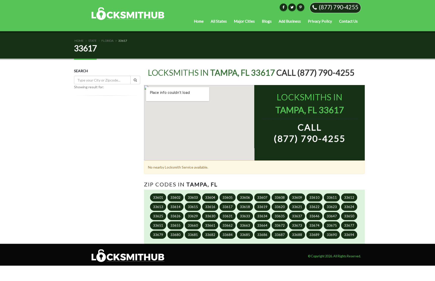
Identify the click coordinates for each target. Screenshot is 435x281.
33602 (175, 197)
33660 (193, 225)
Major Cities (244, 21)
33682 (210, 235)
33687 (280, 235)
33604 (210, 197)
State (92, 41)
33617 (228, 207)
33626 (175, 216)
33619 (262, 207)
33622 (314, 207)
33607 (262, 197)
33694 (349, 235)
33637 (297, 216)
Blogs (267, 21)
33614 (175, 207)
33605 (228, 197)
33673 (297, 225)
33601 (158, 197)
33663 (245, 225)
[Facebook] (283, 7)
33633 (245, 216)
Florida (107, 41)
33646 (314, 216)
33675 (332, 225)
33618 (245, 207)
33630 (210, 216)
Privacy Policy (320, 21)
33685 (245, 235)
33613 (158, 207)
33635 (280, 216)
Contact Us (348, 21)
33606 (245, 197)
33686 (262, 235)
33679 (158, 235)
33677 (349, 225)
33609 (297, 197)
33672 (280, 225)
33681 (193, 235)
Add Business (290, 21)
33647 (332, 216)
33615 (193, 207)
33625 (158, 216)
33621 (297, 207)
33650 (349, 216)
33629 (193, 216)
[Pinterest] (300, 7)
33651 (158, 225)
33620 (280, 207)
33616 (210, 207)
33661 (210, 225)
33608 (280, 197)
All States (219, 21)
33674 (314, 225)
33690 (332, 235)
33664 (262, 225)
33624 (349, 207)
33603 (193, 197)
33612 (349, 197)
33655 (175, 225)
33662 (228, 225)
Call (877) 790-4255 (315, 72)
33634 (262, 216)
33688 (297, 235)
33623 (332, 207)
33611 (332, 197)
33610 (314, 197)
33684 (228, 235)
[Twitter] (292, 7)
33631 (228, 216)
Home (199, 21)
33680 (175, 235)
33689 (314, 235)
